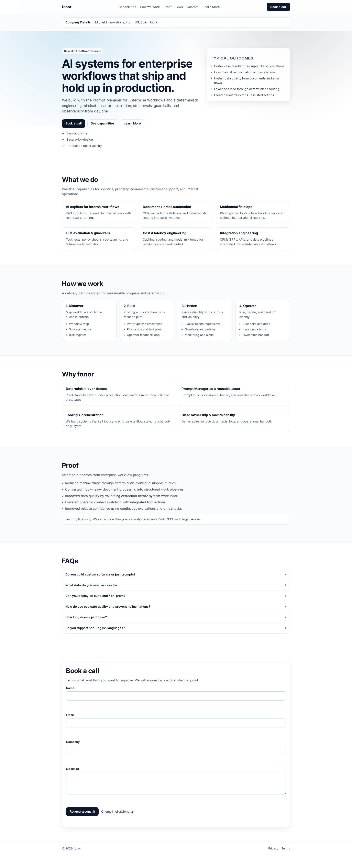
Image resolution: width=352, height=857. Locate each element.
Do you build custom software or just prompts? (100, 574)
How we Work (150, 7)
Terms (286, 848)
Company (73, 742)
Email (70, 715)
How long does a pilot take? (86, 617)
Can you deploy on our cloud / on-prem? (95, 596)
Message (72, 768)
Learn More (211, 7)
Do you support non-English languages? (95, 628)
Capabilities (127, 7)
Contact (193, 7)
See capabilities (102, 123)
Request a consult (82, 811)
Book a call (278, 7)
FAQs (179, 7)
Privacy (273, 848)
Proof (168, 7)
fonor (66, 6)
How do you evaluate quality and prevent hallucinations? (107, 606)
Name (70, 688)
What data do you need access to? (91, 585)
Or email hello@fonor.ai (117, 811)
